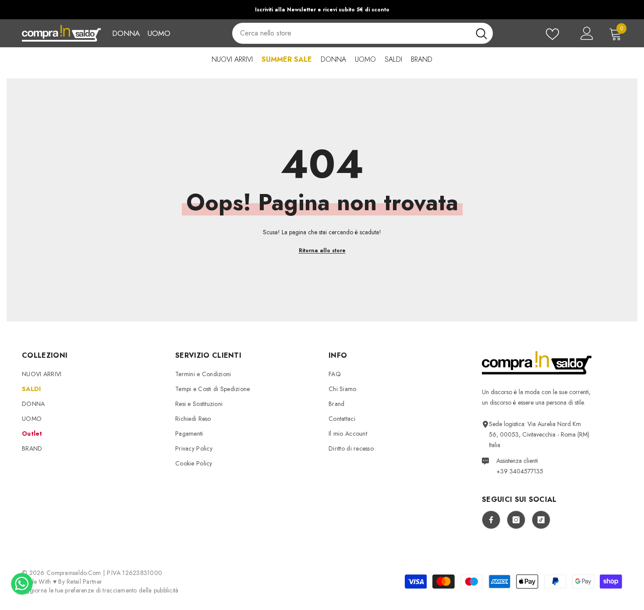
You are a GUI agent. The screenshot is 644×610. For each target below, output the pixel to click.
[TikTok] (541, 520)
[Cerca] (362, 33)
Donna (126, 33)
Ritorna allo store (322, 250)
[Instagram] (516, 520)
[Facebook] (491, 520)
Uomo (158, 33)
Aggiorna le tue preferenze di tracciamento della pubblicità (100, 590)
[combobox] (351, 33)
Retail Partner (84, 581)
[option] (322, 9)
